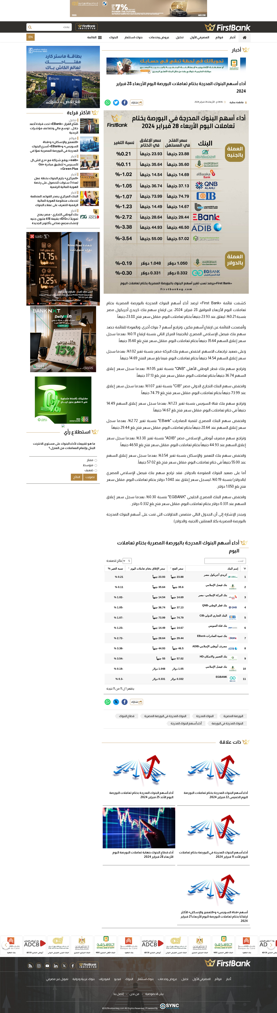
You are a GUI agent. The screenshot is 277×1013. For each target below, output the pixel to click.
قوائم (219, 37)
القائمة (92, 37)
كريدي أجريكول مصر (215, 574)
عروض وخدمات (159, 37)
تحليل (180, 37)
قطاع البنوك (126, 716)
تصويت (90, 477)
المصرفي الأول (199, 37)
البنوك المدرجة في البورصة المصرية (165, 716)
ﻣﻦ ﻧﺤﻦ (134, 993)
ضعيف (89, 470)
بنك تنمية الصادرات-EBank (212, 635)
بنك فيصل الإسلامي (216, 584)
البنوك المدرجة (204, 716)
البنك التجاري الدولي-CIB (213, 615)
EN (30, 37)
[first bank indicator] (86, 27)
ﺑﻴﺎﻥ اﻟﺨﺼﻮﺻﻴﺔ (154, 993)
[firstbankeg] (227, 27)
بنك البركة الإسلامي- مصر (212, 595)
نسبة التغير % (115, 568)
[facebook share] (125, 103)
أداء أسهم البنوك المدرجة (186, 723)
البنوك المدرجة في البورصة (227, 723)
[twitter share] (116, 103)
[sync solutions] (169, 1006)
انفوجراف (104, 979)
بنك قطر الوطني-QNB (214, 605)
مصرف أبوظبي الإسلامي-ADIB (209, 646)
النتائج (76, 477)
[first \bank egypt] (227, 962)
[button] (271, 945)
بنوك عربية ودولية (84, 979)
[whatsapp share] (108, 103)
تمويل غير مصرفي (57, 979)
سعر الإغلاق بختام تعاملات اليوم (148, 568)
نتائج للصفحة (114, 560)
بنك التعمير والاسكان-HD (213, 656)
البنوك (113, 37)
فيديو (117, 979)
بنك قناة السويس (217, 625)
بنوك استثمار (133, 37)
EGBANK (221, 676)
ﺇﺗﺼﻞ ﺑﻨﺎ (119, 993)
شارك (134, 102)
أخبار (232, 37)
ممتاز (90, 460)
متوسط (88, 465)
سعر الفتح (177, 568)
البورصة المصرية (233, 716)
